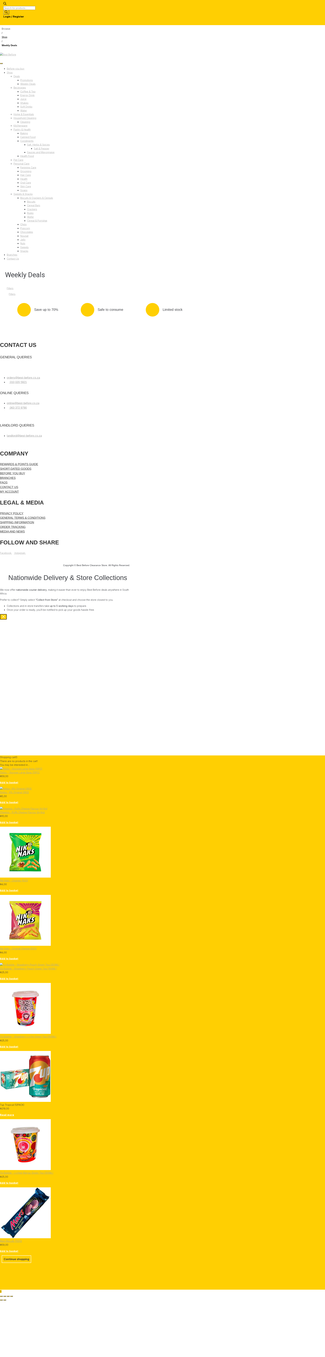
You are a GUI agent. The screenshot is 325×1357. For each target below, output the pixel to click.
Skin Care (25, 186)
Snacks (24, 251)
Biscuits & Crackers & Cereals (36, 197)
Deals (17, 76)
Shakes (24, 102)
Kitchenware (20, 125)
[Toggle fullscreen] (4, 1296)
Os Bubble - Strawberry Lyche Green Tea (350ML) (28, 1036)
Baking (24, 133)
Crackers (32, 209)
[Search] (6, 12)
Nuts (22, 243)
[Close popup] (3, 617)
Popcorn (25, 228)
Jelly (23, 239)
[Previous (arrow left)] (1, 1300)
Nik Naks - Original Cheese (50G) (18, 948)
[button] (9, 782)
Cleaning (25, 121)
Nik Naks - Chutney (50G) (14, 880)
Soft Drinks (26, 106)
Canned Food (28, 137)
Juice (23, 99)
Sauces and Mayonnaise (41, 152)
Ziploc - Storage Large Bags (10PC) (20, 772)
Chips (23, 224)
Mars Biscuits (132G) (11, 1241)
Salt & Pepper (41, 148)
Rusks (30, 213)
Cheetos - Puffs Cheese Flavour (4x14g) (22, 812)
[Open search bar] (4, 4)
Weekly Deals (28, 83)
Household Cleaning (25, 118)
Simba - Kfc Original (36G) (14, 792)
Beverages (20, 87)
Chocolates (26, 232)
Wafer (30, 216)
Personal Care (21, 163)
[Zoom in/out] (1, 1296)
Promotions (26, 80)
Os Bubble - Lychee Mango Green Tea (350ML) (26, 1172)
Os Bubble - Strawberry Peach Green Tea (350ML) (28, 968)
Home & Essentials (24, 114)
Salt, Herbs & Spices (38, 144)
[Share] (8, 1296)
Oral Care (25, 182)
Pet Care (18, 159)
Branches (12, 254)
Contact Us (13, 258)
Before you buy (15, 68)
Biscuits (31, 201)
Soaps (23, 190)
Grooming (25, 171)
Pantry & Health (22, 129)
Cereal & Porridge (37, 220)
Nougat (24, 235)
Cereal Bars (33, 205)
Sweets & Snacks (23, 194)
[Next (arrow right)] (4, 1300)
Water (23, 110)
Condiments (27, 140)
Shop (4, 37)
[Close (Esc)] (11, 1296)
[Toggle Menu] (1, 63)
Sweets (24, 247)
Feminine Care (28, 167)
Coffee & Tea (27, 91)
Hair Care (25, 175)
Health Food (27, 156)
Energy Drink (27, 95)
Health (23, 178)
